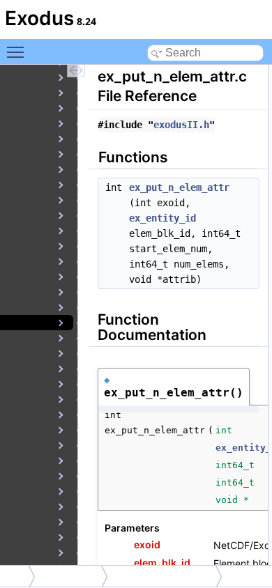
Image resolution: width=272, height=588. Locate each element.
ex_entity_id (162, 218)
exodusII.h (181, 124)
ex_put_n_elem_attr (179, 187)
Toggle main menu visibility (18, 51)
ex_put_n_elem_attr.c (165, 576)
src (15, 576)
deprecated (72, 576)
